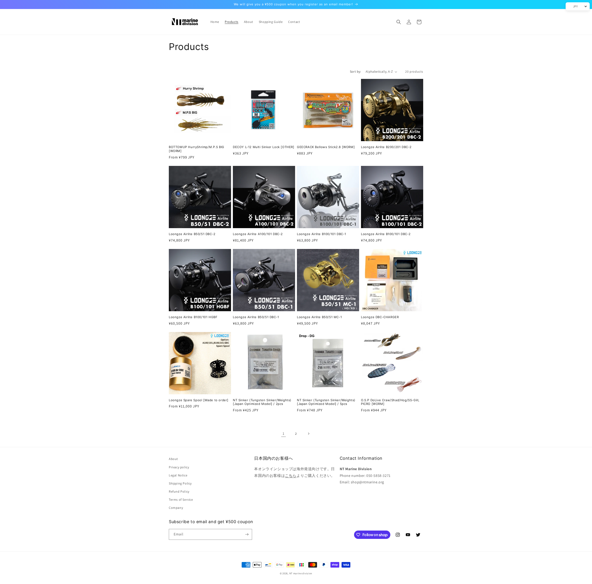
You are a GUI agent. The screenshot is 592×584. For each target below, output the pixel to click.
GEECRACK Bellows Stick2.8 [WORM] (326, 147)
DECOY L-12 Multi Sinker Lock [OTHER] (263, 147)
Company (176, 508)
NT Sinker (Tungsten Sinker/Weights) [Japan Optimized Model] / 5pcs (326, 402)
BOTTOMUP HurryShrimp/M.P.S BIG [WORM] (196, 149)
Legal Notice (178, 475)
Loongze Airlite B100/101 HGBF (193, 317)
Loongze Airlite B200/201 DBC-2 (386, 147)
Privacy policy (179, 467)
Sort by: (355, 71)
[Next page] (308, 434)
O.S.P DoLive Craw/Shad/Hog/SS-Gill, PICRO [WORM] (390, 402)
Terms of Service (181, 499)
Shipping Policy (180, 483)
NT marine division (300, 573)
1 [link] (283, 433)
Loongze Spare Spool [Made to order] (198, 400)
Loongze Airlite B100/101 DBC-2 (386, 234)
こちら (290, 475)
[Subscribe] (247, 534)
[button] (399, 22)
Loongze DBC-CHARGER (380, 317)
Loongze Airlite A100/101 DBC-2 (258, 234)
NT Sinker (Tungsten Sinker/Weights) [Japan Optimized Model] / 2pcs (262, 402)
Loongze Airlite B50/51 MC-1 (319, 317)
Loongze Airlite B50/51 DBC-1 (256, 317)
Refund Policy (179, 491)
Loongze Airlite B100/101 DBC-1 (321, 234)
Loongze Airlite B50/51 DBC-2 (192, 234)
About (173, 459)
